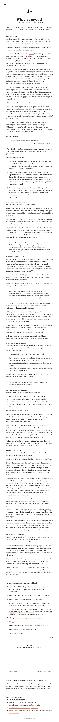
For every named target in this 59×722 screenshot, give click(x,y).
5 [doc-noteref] (45, 232)
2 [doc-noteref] (16, 113)
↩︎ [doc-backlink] (39, 583)
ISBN (31, 605)
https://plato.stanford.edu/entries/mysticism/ (24, 618)
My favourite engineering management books (24, 702)
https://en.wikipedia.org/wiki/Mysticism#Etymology (26, 599)
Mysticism (39, 22)
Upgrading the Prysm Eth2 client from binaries (24, 705)
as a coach (46, 684)
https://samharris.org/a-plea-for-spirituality (23, 583)
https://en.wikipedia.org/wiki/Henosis (22, 629)
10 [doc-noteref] (44, 331)
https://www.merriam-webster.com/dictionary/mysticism (28, 595)
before (31, 54)
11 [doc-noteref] (31, 384)
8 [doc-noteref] (40, 297)
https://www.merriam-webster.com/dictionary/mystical (27, 626)
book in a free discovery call (23, 689)
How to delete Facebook (17, 700)
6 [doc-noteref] (21, 250)
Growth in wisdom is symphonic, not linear (23, 708)
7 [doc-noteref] (32, 270)
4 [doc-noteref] (12, 215)
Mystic (33, 22)
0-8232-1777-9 (38, 605)
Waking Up (40, 48)
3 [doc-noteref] (21, 118)
